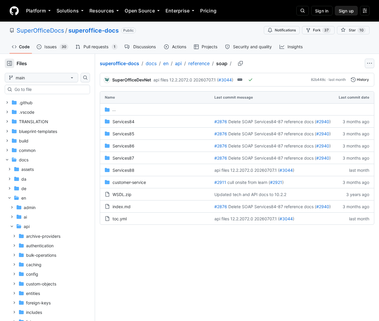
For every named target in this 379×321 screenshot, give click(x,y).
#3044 (225, 79)
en (165, 63)
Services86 (123, 145)
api (178, 63)
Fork (321, 30)
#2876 (220, 121)
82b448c (318, 79)
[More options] (369, 63)
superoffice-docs (93, 30)
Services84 (123, 121)
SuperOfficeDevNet (131, 79)
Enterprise (178, 11)
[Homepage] (14, 10)
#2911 (220, 182)
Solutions (68, 11)
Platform (36, 11)
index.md (122, 206)
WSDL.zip (122, 194)
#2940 (322, 121)
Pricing (208, 11)
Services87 (123, 157)
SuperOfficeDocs (40, 30)
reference (199, 63)
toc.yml (120, 218)
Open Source (140, 11)
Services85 (123, 133)
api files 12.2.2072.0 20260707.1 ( (186, 79)
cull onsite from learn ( (248, 182)
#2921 (276, 182)
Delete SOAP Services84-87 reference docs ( (272, 121)
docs (151, 63)
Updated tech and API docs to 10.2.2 (250, 194)
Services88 (123, 170)
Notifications (285, 30)
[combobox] (50, 89)
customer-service (129, 182)
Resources (101, 11)
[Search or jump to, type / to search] (302, 10)
